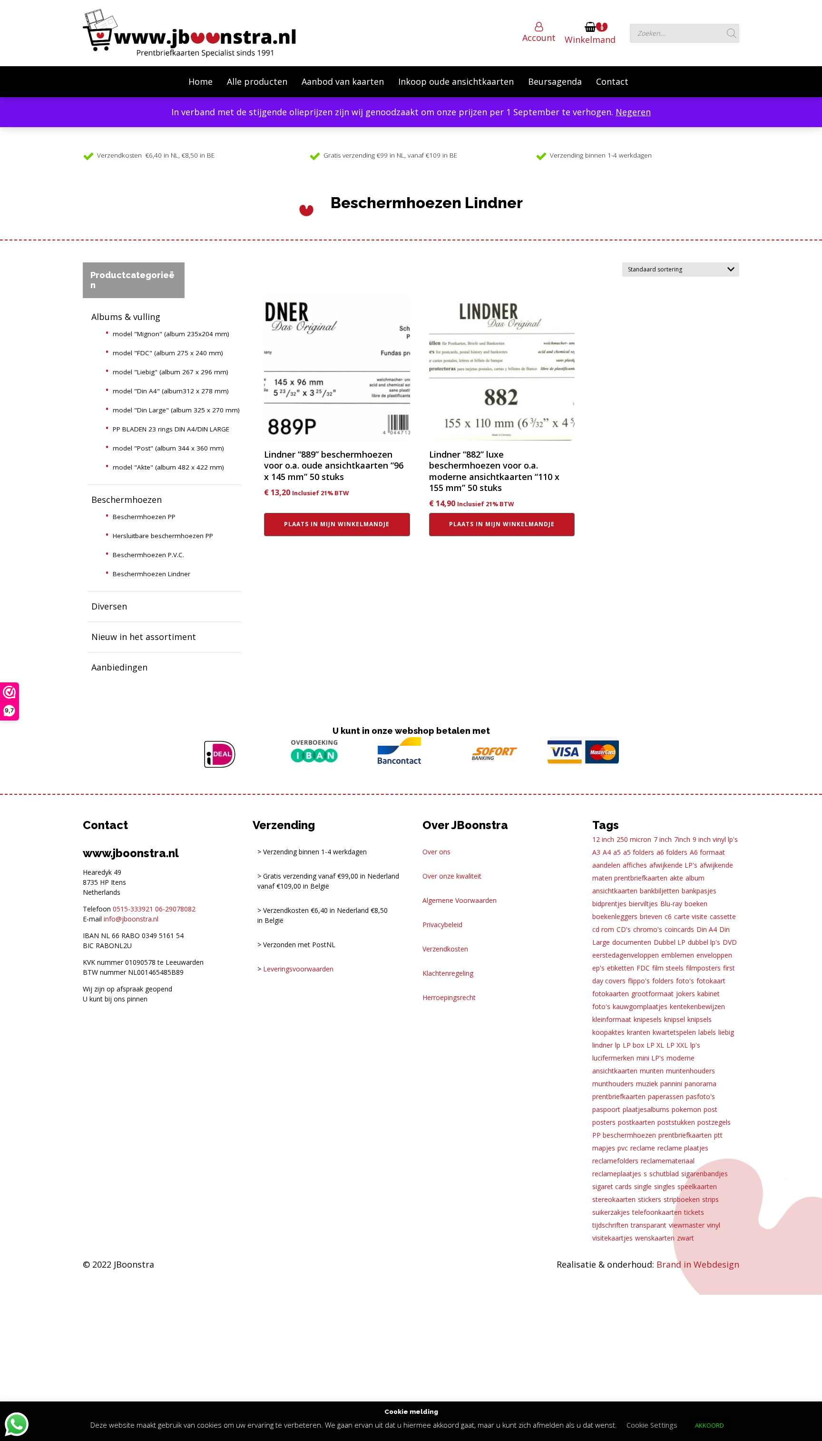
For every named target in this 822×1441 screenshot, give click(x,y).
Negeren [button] (633, 112)
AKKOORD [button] (709, 1425)
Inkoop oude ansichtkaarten (456, 81)
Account (539, 37)
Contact (612, 81)
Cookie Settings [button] (651, 1425)
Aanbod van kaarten (343, 81)
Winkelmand (590, 39)
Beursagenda (555, 81)
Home (200, 81)
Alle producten (257, 81)
